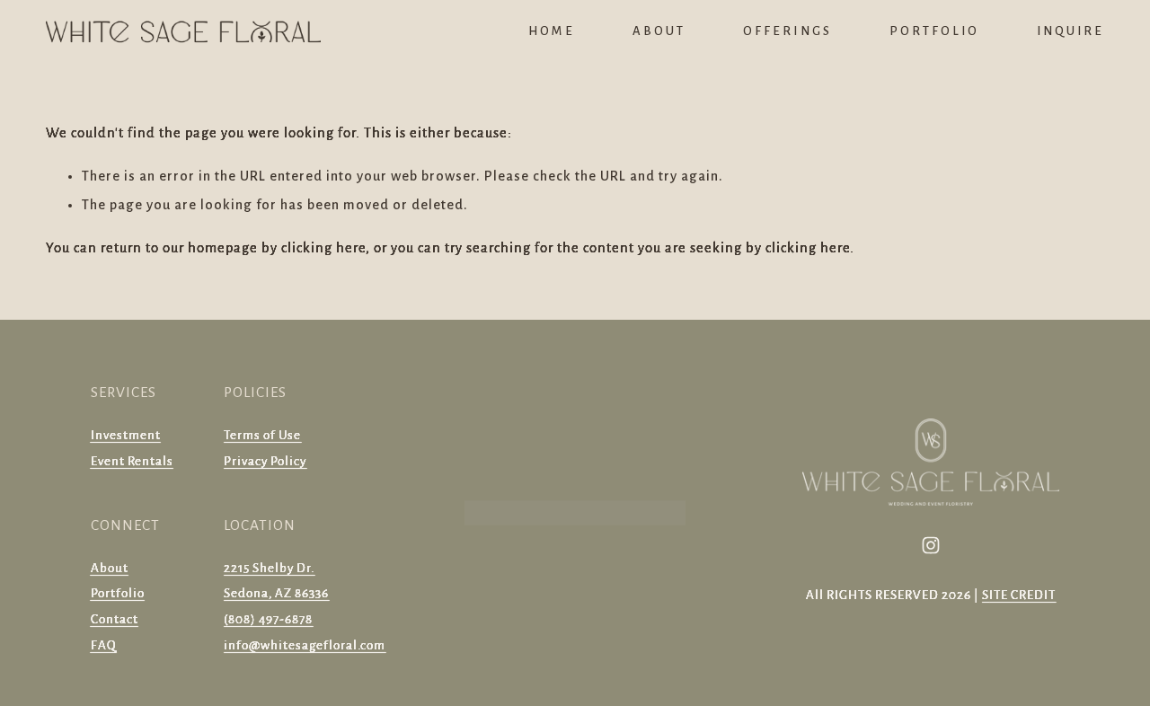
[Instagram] (931, 545)
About (659, 31)
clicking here (323, 248)
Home (551, 31)
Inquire (1070, 31)
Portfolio (934, 31)
